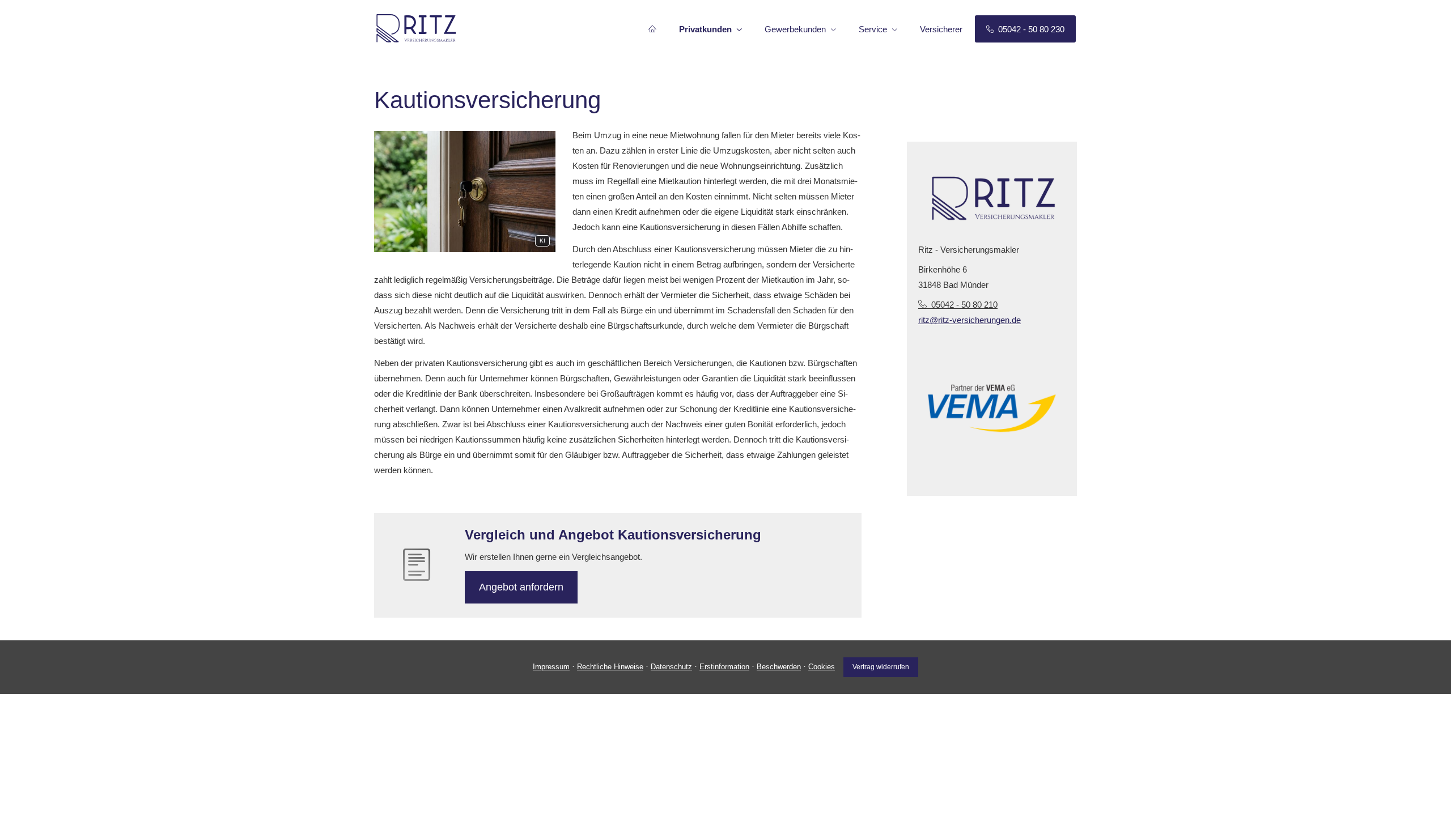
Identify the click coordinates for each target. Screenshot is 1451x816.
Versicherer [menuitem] (941, 29)
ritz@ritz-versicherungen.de (969, 320)
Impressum (551, 666)
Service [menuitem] (873, 29)
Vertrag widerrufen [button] (880, 667)
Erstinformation (724, 666)
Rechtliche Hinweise (610, 666)
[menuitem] (652, 28)
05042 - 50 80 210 (964, 304)
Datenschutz (671, 666)
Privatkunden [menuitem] (705, 29)
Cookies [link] (821, 666)
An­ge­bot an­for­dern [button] (521, 587)
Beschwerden (779, 666)
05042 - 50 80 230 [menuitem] (1031, 29)
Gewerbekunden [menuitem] (795, 29)
